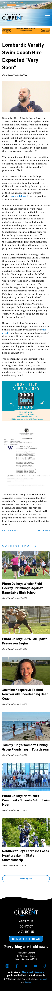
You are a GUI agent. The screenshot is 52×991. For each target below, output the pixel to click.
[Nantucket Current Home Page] (12, 18)
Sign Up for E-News (26, 939)
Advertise (26, 931)
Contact (26, 926)
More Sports (26, 878)
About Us (26, 921)
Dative (28, 982)
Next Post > (43, 530)
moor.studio (42, 979)
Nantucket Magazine (33, 972)
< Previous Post (10, 530)
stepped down (18, 196)
